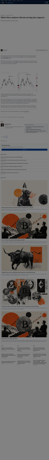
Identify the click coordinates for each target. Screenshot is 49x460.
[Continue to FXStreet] (47, 2)
